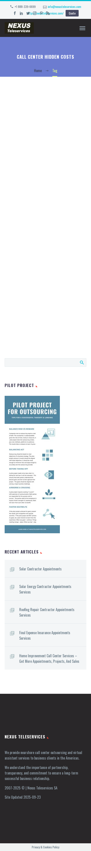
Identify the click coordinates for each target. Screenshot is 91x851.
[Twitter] (28, 13)
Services (48, 34)
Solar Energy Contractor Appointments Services (45, 589)
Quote (72, 13)
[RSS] (48, 13)
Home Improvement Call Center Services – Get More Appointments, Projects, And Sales (49, 658)
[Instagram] (34, 13)
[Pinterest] (41, 13)
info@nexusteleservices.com (64, 6)
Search (81, 362)
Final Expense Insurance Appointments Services (44, 635)
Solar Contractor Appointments (40, 569)
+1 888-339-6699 (25, 6)
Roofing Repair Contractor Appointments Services (46, 612)
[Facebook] (14, 13)
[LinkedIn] (21, 13)
